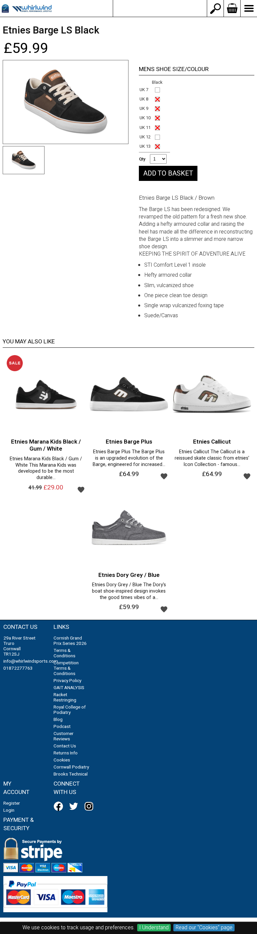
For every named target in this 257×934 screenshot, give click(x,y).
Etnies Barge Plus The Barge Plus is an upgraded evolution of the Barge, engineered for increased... (129, 458)
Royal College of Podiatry (70, 710)
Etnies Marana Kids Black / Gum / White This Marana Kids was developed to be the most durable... (46, 468)
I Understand (154, 927)
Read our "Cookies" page (204, 927)
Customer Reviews (64, 736)
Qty (142, 159)
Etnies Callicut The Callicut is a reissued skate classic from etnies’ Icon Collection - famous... (212, 458)
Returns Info (66, 753)
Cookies (62, 760)
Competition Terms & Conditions (66, 668)
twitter (75, 806)
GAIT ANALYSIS (69, 687)
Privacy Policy (67, 680)
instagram (90, 806)
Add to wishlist (81, 489)
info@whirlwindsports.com (160, 8)
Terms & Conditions (64, 653)
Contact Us (65, 746)
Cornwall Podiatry (71, 767)
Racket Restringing (65, 697)
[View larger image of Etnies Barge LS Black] (65, 102)
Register (11, 803)
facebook (60, 806)
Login (8, 810)
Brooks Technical (71, 774)
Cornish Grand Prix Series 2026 (70, 641)
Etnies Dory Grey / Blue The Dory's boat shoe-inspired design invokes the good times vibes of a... (129, 591)
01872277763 (18, 668)
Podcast (62, 726)
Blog (58, 719)
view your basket (232, 8)
